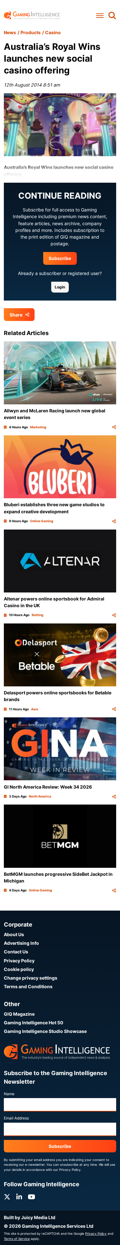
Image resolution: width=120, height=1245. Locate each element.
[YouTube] (31, 1197)
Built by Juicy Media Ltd (29, 1217)
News (10, 32)
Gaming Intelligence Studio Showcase (45, 1031)
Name (9, 1093)
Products (30, 32)
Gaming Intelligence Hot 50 (33, 1022)
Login (60, 287)
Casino (53, 32)
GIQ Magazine (19, 1014)
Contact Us (16, 951)
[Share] (114, 427)
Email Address (16, 1118)
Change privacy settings (30, 978)
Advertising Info (21, 943)
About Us (14, 934)
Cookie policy (19, 969)
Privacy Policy (19, 960)
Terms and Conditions (28, 986)
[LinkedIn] (19, 1197)
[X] (7, 1197)
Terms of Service (17, 1239)
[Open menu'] (100, 15)
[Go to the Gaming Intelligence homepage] (32, 15)
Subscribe (60, 258)
